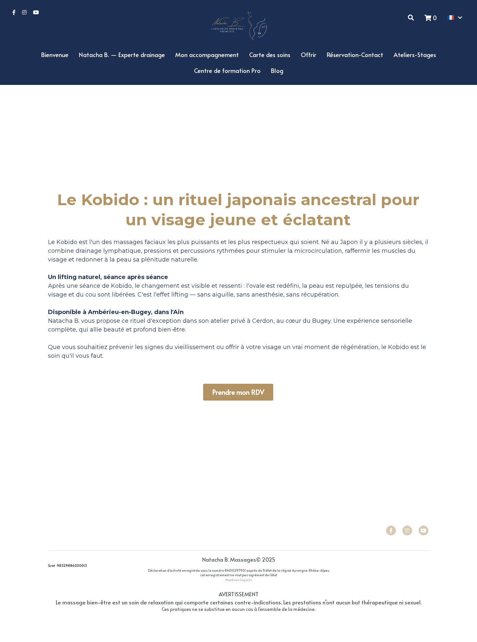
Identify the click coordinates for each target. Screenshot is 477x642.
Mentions (232, 580)
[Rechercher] (411, 17)
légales (246, 580)
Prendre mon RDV (238, 392)
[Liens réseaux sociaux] (14, 12)
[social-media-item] (391, 530)
